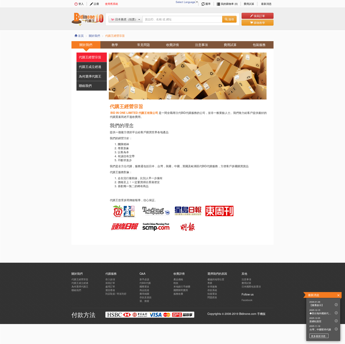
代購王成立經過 (90, 66)
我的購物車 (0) (229, 4)
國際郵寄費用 (180, 290)
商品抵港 (144, 290)
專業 (209, 282)
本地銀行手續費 (181, 286)
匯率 (208, 4)
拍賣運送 (212, 293)
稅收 (175, 282)
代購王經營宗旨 (90, 57)
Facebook (247, 300)
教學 (115, 44)
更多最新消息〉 (319, 336)
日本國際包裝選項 (251, 286)
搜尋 (231, 19)
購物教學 (259, 23)
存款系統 (212, 290)
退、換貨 (144, 300)
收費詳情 (172, 44)
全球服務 (212, 286)
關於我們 (94, 36)
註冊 (96, 4)
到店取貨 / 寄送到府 (115, 293)
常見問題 (143, 44)
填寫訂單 (259, 16)
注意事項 (201, 44)
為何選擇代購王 (90, 76)
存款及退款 (146, 297)
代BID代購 (145, 282)
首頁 (80, 36)
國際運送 (144, 286)
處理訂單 (110, 286)
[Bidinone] (87, 18)
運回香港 (110, 290)
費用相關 (144, 293)
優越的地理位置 (215, 279)
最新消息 (266, 4)
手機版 (261, 314)
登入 (81, 4)
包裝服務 (259, 44)
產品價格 (178, 279)
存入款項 (110, 279)
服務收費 (178, 293)
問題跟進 (212, 297)
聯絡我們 (85, 85)
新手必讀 (144, 279)
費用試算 (249, 4)
